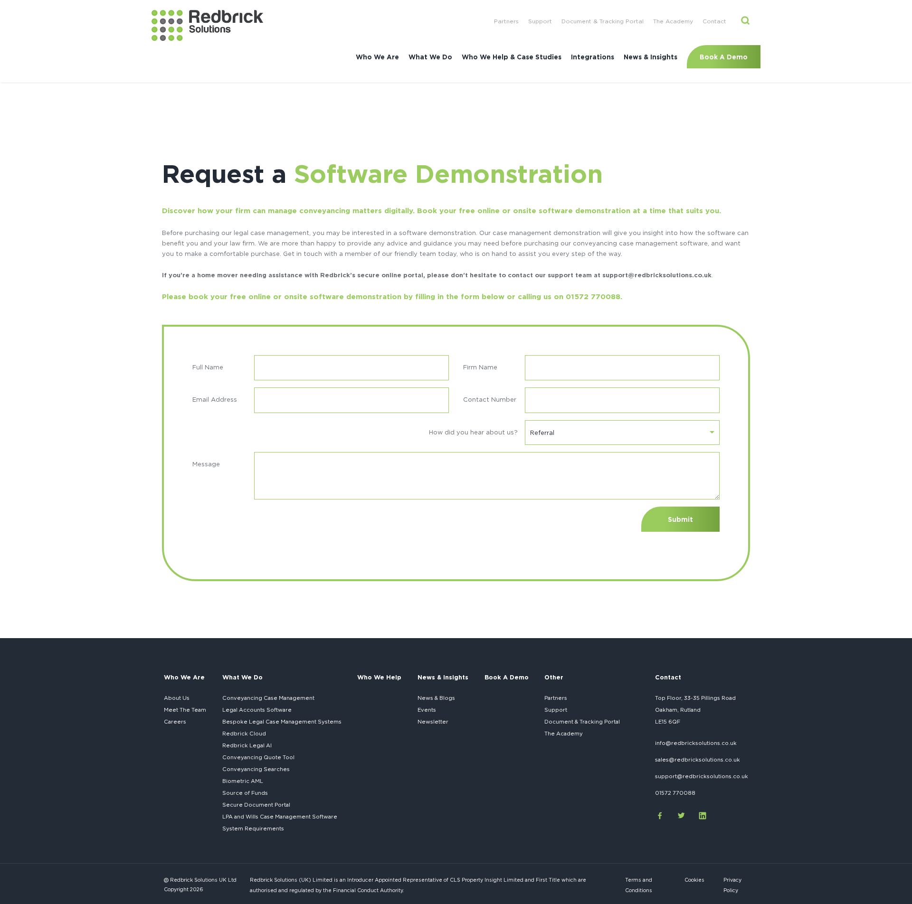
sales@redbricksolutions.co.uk (697, 760)
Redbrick (247, 745)
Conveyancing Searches (256, 769)
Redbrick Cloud (244, 733)
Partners (506, 21)
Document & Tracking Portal (602, 21)
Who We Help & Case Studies (511, 56)
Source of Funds (245, 793)
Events (427, 710)
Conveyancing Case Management (268, 698)
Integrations (592, 56)
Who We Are (377, 56)
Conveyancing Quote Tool (258, 757)
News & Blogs (436, 698)
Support (540, 21)
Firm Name (480, 367)
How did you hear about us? (473, 432)
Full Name (207, 367)
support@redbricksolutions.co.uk (701, 776)
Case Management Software (279, 816)
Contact (714, 21)
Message (206, 464)
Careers (175, 722)
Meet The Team (185, 710)
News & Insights (650, 56)
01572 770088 (675, 793)
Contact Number (489, 399)
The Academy (673, 21)
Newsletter (433, 722)
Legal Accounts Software (257, 710)
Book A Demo (724, 56)
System (253, 828)
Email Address (214, 399)
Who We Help (379, 677)
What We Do (430, 56)
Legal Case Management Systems (282, 722)
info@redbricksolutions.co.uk (696, 743)
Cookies (694, 880)
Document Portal (256, 805)
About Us (177, 698)
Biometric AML (242, 781)
